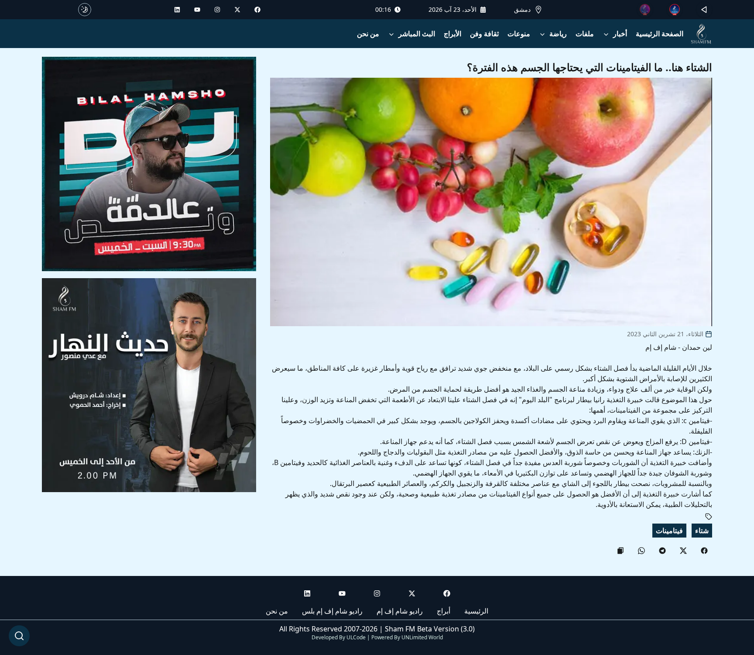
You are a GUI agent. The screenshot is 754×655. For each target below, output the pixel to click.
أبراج (443, 611)
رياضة (558, 33)
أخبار (620, 33)
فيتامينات (669, 530)
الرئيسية (476, 611)
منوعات (518, 33)
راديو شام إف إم (400, 611)
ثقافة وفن (484, 33)
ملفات (585, 33)
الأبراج (452, 33)
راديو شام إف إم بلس (332, 611)
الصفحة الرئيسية (659, 33)
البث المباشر (416, 33)
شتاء (702, 530)
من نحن (368, 33)
